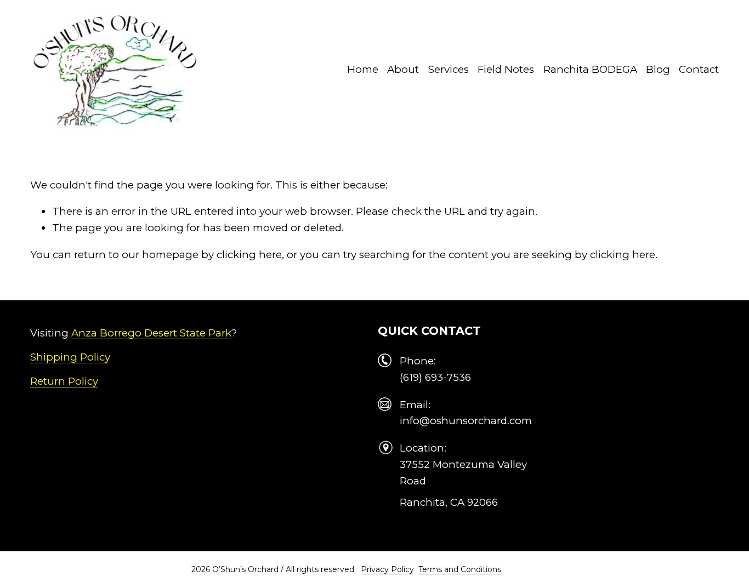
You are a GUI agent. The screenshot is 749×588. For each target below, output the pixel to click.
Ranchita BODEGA (590, 69)
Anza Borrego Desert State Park (151, 333)
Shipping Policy (70, 357)
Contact (699, 69)
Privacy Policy (387, 569)
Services (448, 69)
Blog (658, 69)
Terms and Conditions (459, 569)
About (403, 69)
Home (362, 69)
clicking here (249, 254)
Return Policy (64, 381)
